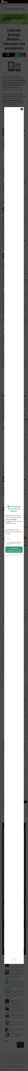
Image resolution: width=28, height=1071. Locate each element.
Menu (6, 2)
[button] (2, 2)
